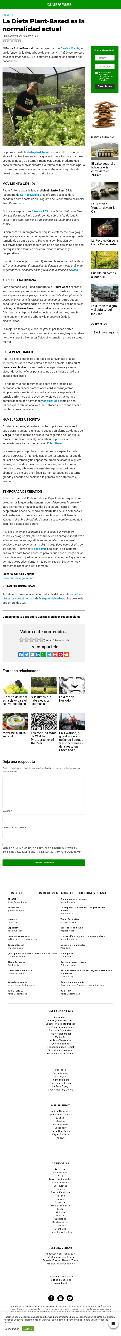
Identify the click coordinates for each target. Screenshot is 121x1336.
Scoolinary (61, 1128)
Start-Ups (60, 1229)
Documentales (60, 1182)
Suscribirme (105, 86)
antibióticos (51, 400)
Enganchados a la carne (73, 899)
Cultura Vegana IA (60, 1040)
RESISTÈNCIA (15, 991)
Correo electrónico (16, 827)
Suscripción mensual (60, 1050)
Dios (75, 270)
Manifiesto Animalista (20, 970)
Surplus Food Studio (72, 928)
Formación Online (61, 1192)
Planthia (60, 1121)
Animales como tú (18, 982)
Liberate (12, 919)
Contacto (60, 1070)
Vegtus (60, 1137)
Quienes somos (60, 1043)
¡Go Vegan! (61, 1076)
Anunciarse (60, 1017)
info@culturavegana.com (60, 1263)
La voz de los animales (72, 945)
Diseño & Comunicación (60, 1027)
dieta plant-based (38, 152)
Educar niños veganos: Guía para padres (82, 936)
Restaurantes (60, 1222)
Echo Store (54, 443)
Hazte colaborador (60, 1033)
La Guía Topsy (60, 1086)
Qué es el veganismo (19, 936)
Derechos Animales (60, 1179)
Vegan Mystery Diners (60, 1089)
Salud (60, 1225)
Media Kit (60, 1037)
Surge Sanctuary (60, 1131)
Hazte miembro (60, 1080)
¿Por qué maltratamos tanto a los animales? (32, 953)
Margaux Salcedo (50, 598)
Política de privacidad (60, 1276)
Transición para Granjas (60, 1053)
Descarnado (14, 907)
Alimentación (60, 1172)
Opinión (60, 1212)
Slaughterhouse (16, 962)
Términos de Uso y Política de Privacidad (106, 78)
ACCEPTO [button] (27, 1329)
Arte (60, 1176)
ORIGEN (12, 899)
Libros (60, 1199)
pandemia (40, 548)
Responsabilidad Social (60, 1047)
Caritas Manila (69, 48)
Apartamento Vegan (60, 1114)
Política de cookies (61, 1280)
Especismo (14, 928)
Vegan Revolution (69, 919)
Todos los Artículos (60, 1232)
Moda (60, 1209)
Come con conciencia (72, 982)
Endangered (67, 953)
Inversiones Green (60, 1083)
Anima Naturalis (60, 1111)
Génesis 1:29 (40, 211)
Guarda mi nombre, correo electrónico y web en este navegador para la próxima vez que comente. (42, 850)
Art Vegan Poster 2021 (60, 1020)
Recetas (60, 1215)
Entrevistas (60, 1186)
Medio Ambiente (60, 1205)
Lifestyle (8, 15)
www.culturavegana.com (18, 578)
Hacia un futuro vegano (73, 962)
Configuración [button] (12, 1328)
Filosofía (61, 1189)
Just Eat (61, 1118)
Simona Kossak (16, 945)
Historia (60, 1195)
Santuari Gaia (60, 1124)
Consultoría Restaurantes (61, 1024)
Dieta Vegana (60, 1073)
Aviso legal (60, 1283)
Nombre (8, 811)
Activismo (60, 1169)
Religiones (60, 1219)
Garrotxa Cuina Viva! (60, 1030)
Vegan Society (60, 1134)
